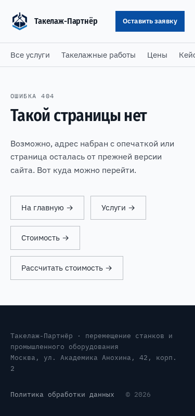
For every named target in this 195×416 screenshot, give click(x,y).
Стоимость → (45, 238)
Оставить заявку (150, 21)
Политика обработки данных (62, 394)
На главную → (47, 207)
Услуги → (118, 207)
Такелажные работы (98, 55)
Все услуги (30, 55)
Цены (157, 55)
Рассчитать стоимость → (66, 268)
